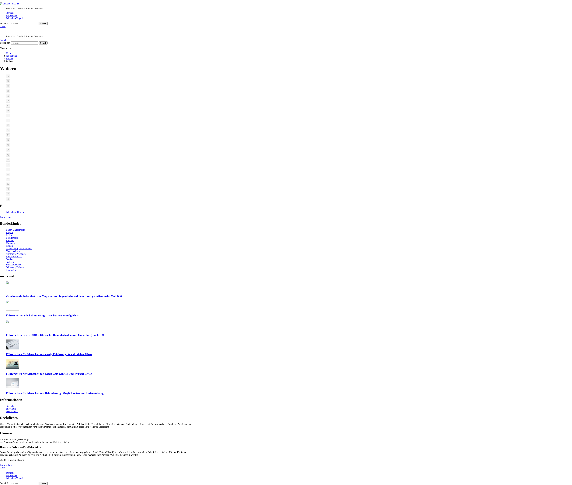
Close (2, 467)
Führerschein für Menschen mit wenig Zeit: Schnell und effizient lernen (49, 373)
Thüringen (11, 270)
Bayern (9, 232)
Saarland (10, 259)
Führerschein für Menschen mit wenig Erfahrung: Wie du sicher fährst (49, 354)
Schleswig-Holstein (15, 267)
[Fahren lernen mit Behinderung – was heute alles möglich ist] (100, 306)
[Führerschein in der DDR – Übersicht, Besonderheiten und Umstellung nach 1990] (100, 325)
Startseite (10, 13)
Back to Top (6, 465)
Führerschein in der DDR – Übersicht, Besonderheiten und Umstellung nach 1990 (55, 335)
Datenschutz (12, 411)
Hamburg (10, 243)
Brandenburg (12, 238)
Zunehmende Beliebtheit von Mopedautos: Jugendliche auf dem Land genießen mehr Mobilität (64, 296)
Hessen (9, 246)
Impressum (11, 408)
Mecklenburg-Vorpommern (19, 248)
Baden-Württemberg (16, 230)
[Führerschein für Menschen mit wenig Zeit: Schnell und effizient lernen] (100, 364)
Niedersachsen (13, 251)
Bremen (10, 240)
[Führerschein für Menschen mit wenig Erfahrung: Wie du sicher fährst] (100, 345)
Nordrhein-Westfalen (16, 254)
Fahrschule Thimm (15, 212)
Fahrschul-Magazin (15, 18)
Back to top (5, 217)
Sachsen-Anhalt (13, 264)
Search (43, 23)
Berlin (9, 235)
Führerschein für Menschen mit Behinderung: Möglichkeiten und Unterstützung (55, 393)
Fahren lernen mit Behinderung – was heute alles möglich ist (42, 315)
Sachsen (10, 262)
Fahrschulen (11, 15)
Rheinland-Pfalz (14, 256)
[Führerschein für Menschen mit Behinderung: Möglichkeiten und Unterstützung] (100, 383)
